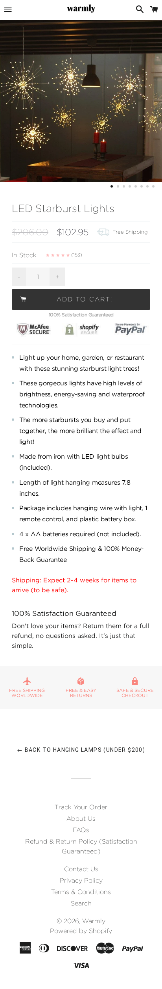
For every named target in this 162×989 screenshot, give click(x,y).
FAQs (81, 830)
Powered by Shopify (81, 931)
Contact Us (81, 869)
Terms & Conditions (81, 892)
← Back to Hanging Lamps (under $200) (81, 750)
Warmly (93, 921)
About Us (81, 818)
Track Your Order (81, 807)
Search (81, 903)
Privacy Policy (81, 880)
